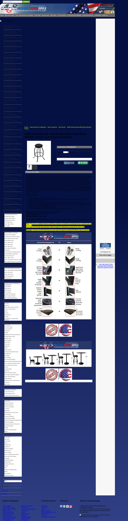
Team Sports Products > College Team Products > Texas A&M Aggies (10, 72)
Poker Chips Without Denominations (13, 270)
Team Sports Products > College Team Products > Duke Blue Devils (10, 55)
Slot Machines (25, 518)
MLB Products (7, 290)
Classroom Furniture (9, 406)
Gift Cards (6, 483)
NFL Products (7, 286)
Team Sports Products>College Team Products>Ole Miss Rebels (10, 178)
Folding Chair (7, 450)
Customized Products (87, 15)
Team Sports (53, 15)
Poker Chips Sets (8, 272)
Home (1, 15)
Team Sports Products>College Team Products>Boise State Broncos (10, 108)
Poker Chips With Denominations (12, 268)
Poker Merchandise (9, 276)
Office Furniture (7, 434)
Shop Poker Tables (9, 15)
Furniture (6, 398)
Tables (5, 431)
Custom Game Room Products (11, 395)
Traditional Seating (8, 475)
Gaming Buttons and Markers (11, 254)
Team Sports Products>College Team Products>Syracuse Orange (11, 183)
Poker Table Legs (8, 244)
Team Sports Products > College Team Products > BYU (10, 49)
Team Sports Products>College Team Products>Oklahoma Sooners (11, 165)
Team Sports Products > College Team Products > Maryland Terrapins (10, 61)
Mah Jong (6, 371)
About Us (44, 506)
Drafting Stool (7, 444)
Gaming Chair (7, 338)
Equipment (6, 410)
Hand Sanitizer (7, 340)
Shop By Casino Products (10, 300)
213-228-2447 (109, 6)
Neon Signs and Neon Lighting (11, 374)
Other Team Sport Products (10, 297)
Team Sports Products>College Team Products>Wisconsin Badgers (11, 207)
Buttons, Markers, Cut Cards (11, 233)
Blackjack (6, 305)
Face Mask (6, 330)
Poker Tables (7, 506)
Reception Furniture (9, 464)
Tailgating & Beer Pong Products (12, 380)
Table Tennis (7, 342)
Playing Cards (45, 15)
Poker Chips (37, 15)
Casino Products (62, 15)
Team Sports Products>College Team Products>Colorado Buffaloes (11, 120)
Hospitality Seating (8, 460)
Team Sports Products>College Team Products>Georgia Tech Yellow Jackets (10, 126)
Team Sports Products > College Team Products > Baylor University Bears (10, 44)
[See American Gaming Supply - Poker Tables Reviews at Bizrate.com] (105, 246)
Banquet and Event (8, 403)
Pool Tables (7, 226)
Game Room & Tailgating (10, 322)
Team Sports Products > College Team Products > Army (10, 38)
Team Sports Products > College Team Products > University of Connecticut (10, 89)
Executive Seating (8, 448)
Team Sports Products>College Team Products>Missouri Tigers (10, 147)
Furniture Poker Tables (9, 218)
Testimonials (97, 15)
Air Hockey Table (8, 327)
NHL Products (7, 292)
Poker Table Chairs (9, 507)
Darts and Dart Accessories (10, 365)
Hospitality (6, 458)
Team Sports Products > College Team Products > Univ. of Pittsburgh (10, 83)
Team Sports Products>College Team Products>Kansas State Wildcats (10, 133)
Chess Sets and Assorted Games (12, 363)
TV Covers (6, 382)
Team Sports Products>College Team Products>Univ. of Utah (10, 189)
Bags (5, 481)
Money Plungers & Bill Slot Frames (12, 252)
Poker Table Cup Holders (10, 248)
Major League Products (9, 296)
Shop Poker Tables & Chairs (11, 211)
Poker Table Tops (8, 222)
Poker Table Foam (8, 242)
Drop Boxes (7, 250)
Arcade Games (7, 350)
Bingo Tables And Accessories (11, 307)
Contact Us (105, 15)
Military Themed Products (10, 372)
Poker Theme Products (9, 376)
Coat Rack (6, 408)
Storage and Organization (10, 429)
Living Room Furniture (9, 418)
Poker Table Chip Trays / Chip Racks (13, 261)
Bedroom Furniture (8, 405)
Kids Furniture (7, 414)
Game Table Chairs (8, 224)
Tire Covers (7, 344)
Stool (5, 467)
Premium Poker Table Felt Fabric (12, 236)
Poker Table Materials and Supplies (24, 15)
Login (43, 509)
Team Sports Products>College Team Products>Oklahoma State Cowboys (10, 171)
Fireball (6, 332)
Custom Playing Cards (9, 393)
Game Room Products (10, 517)
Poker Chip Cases (8, 274)
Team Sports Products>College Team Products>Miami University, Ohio (10, 140)
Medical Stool (7, 462)
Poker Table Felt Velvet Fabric (11, 238)
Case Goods (7, 441)
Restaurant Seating (8, 422)
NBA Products (7, 288)
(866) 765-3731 (101, 6)
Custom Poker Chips (9, 391)
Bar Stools (62, 127)
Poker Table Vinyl (8, 246)
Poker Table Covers (9, 257)
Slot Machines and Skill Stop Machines (11, 319)
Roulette (6, 316)
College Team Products (9, 294)
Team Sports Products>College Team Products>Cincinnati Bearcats (11, 114)
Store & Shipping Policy (48, 512)
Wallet (5, 348)
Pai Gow (6, 313)
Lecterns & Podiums (9, 416)
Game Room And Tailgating (74, 15)
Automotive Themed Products (11, 351)
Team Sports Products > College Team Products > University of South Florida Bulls (10, 101)
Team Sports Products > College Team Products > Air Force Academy (11, 27)
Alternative (6, 439)
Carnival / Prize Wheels (9, 309)
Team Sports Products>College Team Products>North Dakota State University (11, 158)
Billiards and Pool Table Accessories (13, 361)
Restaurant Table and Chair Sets (12, 424)
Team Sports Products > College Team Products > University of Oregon (10, 95)
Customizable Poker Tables (10, 214)
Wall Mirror (6, 346)
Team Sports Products (9, 280)
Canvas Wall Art (8, 329)
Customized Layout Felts (10, 389)
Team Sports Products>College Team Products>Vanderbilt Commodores (10, 195)
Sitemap (43, 515)
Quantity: (60, 152)
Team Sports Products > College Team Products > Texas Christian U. (10, 78)
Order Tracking (45, 510)
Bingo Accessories (27, 506)
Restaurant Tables (8, 426)
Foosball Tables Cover (9, 336)
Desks (5, 443)
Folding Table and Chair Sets (11, 412)
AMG (4, 478)
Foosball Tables (8, 369)
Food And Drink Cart (9, 255)
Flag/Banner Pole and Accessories (12, 334)
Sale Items (6, 486)
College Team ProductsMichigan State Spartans (12, 284)
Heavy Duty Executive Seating (11, 454)
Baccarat (6, 303)
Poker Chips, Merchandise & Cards (11, 264)
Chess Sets (24, 510)
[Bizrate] (112, 250)
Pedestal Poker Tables (9, 220)
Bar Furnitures (7, 357)
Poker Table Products (9, 509)
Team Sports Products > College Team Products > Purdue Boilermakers (10, 66)
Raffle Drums (7, 314)
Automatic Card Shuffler (10, 234)
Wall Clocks (7, 384)
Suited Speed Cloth (9, 240)
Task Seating (7, 473)
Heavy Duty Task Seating (10, 456)
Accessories (7, 325)
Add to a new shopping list (66, 155)
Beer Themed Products (9, 359)
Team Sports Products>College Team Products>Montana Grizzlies (11, 152)
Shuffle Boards (7, 378)
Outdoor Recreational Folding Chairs (13, 420)
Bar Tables (6, 355)
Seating (6, 427)
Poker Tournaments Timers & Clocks (13, 259)
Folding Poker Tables (9, 216)
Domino (6, 367)
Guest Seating (7, 452)
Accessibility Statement (48, 517)
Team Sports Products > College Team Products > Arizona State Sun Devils (10, 32)
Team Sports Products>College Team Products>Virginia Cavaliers (11, 202)
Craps (5, 311)
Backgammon (7, 353)
